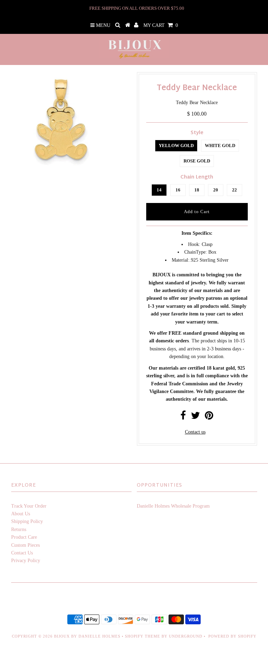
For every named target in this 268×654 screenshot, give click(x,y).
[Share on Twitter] (195, 417)
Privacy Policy (25, 560)
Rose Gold (197, 161)
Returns (18, 529)
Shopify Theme (142, 636)
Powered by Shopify (232, 636)
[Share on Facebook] (183, 417)
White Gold (220, 145)
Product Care (24, 537)
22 (234, 189)
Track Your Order (28, 506)
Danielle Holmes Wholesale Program (173, 506)
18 (196, 189)
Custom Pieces (25, 545)
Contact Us (22, 552)
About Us (20, 513)
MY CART (160, 25)
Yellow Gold (176, 145)
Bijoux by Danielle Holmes (87, 636)
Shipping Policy (27, 521)
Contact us (195, 432)
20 (215, 189)
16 (178, 189)
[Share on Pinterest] (209, 417)
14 (159, 189)
